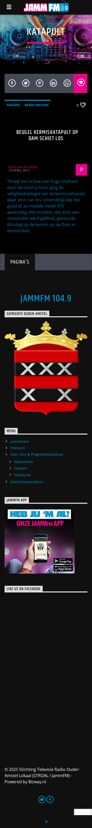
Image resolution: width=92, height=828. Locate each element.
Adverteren (23, 461)
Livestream (19, 441)
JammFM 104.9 (45, 299)
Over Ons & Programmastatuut (36, 454)
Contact (20, 468)
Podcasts (17, 447)
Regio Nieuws (37, 105)
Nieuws (13, 105)
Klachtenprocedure (26, 481)
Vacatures (22, 474)
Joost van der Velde (23, 167)
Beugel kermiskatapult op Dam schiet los (47, 135)
